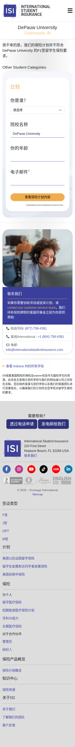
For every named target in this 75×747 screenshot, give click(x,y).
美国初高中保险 (13, 574)
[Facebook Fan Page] (7, 469)
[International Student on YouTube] (31, 469)
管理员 (7, 641)
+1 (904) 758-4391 (51, 336)
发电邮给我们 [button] (53, 424)
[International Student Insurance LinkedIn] (68, 469)
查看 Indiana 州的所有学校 (24, 366)
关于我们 (8, 709)
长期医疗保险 (12, 626)
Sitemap (37, 494)
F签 (5, 515)
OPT (5, 531)
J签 (4, 523)
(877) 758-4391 (36, 328)
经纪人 (7, 649)
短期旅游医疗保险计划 (18, 610)
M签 (5, 539)
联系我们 (30, 455)
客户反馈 (8, 725)
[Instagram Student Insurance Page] (19, 469)
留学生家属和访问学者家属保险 (24, 566)
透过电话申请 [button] (22, 424)
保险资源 (8, 689)
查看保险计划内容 (37, 197)
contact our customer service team (31, 307)
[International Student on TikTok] (44, 469)
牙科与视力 (10, 618)
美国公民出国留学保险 (18, 558)
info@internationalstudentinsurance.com (34, 349)
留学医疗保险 (12, 602)
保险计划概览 (12, 670)
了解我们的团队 (13, 717)
